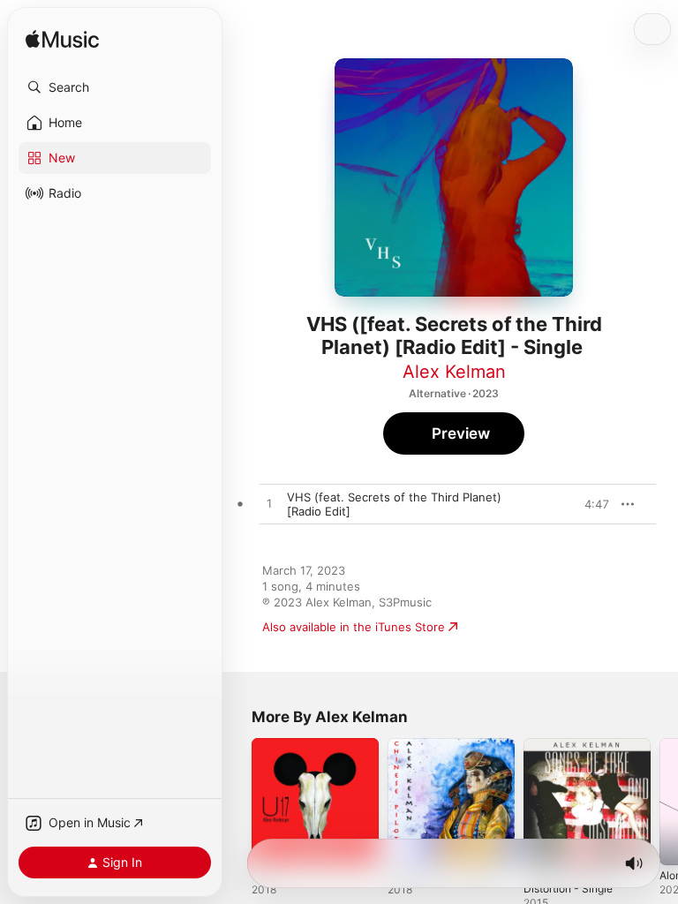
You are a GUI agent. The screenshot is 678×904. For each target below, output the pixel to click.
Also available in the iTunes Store (353, 627)
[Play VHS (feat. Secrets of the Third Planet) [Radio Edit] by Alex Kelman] (269, 504)
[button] (114, 87)
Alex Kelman (454, 371)
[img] (62, 40)
